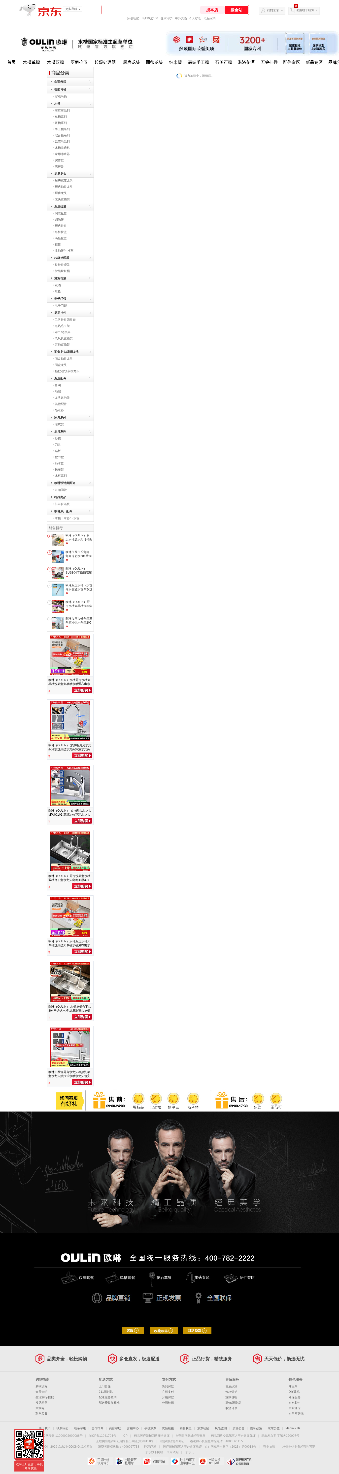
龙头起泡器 (62, 397)
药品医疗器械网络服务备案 (152, 1435)
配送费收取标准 (109, 1402)
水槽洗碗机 (62, 148)
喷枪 (58, 291)
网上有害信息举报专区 (183, 1461)
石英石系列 (62, 110)
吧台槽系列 (62, 135)
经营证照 (150, 1446)
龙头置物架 (62, 199)
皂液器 (59, 410)
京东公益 (274, 1428)
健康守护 (166, 18)
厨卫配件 (60, 378)
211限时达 (106, 1392)
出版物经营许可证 (172, 1441)
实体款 (59, 160)
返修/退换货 (233, 1402)
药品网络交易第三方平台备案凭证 (233, 1435)
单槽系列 (61, 117)
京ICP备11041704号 (102, 1435)
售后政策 (231, 1386)
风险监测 (221, 1428)
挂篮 (58, 244)
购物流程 (41, 1386)
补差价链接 (62, 504)
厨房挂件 (61, 226)
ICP (125, 1435)
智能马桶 (60, 89)
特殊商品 (60, 497)
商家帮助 (115, 1428)
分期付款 (168, 1397)
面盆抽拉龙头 (64, 358)
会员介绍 (41, 1392)
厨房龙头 (60, 173)
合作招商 (97, 1428)
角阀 (58, 385)
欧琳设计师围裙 (64, 483)
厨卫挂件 (60, 313)
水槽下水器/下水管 (67, 518)
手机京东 (150, 1428)
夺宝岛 (293, 1386)
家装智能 (133, 18)
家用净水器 (62, 154)
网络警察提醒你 (128, 1461)
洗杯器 (59, 166)
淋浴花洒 (60, 278)
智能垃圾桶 (62, 271)
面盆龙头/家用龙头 (66, 352)
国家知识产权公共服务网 (239, 1461)
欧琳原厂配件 (63, 511)
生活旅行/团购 (44, 1397)
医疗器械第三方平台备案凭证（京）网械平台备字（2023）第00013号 (209, 1446)
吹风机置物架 (64, 338)
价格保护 (231, 1392)
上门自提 (105, 1386)
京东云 (189, 1452)
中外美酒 (181, 18)
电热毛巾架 (62, 326)
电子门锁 (60, 298)
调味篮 (59, 219)
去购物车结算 (305, 10)
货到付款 (168, 1386)
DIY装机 (294, 1392)
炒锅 (58, 438)
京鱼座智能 (296, 1413)
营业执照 (269, 1446)
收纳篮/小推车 (64, 250)
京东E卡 (294, 1402)
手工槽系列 (62, 129)
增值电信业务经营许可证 (298, 1446)
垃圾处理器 (61, 258)
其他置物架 (62, 344)
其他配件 (61, 404)
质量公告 (238, 1428)
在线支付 (168, 1392)
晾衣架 (59, 424)
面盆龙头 (61, 365)
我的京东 (273, 10)
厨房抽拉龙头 (64, 187)
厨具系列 (60, 431)
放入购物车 (82, 690)
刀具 (58, 444)
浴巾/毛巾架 (62, 332)
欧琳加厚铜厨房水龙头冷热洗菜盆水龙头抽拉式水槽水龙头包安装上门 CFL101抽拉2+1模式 (69, 1076)
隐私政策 (256, 1428)
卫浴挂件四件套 (65, 319)
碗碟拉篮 (61, 213)
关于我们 (45, 1428)
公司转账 (168, 1402)
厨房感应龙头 (64, 180)
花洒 (58, 285)
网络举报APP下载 (211, 1461)
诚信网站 (156, 1461)
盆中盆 (59, 457)
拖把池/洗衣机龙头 (67, 371)
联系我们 (62, 1428)
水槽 (57, 103)
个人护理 (195, 18)
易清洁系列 (62, 141)
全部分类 (60, 81)
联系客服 (41, 1413)
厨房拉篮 (60, 206)
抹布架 (59, 469)
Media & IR (292, 1428)
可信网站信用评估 (100, 1461)
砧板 (58, 451)
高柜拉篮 (61, 238)
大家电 (39, 1408)
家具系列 (60, 417)
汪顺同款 (61, 490)
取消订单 (231, 1408)
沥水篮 (59, 463)
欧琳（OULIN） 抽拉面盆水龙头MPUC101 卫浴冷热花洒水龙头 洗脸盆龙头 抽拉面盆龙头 (69, 814)
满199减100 (150, 18)
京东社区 (203, 1428)
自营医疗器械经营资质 (190, 1435)
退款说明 (231, 1397)
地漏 (58, 391)
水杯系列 (61, 476)
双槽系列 (61, 123)
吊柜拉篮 (61, 232)
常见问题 (41, 1402)
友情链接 (168, 1428)
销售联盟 (186, 1428)
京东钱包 (173, 1452)
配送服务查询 (108, 1397)
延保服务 (295, 1397)
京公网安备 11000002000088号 (61, 1435)
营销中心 (133, 1428)
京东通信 (295, 1408)
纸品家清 (210, 18)
